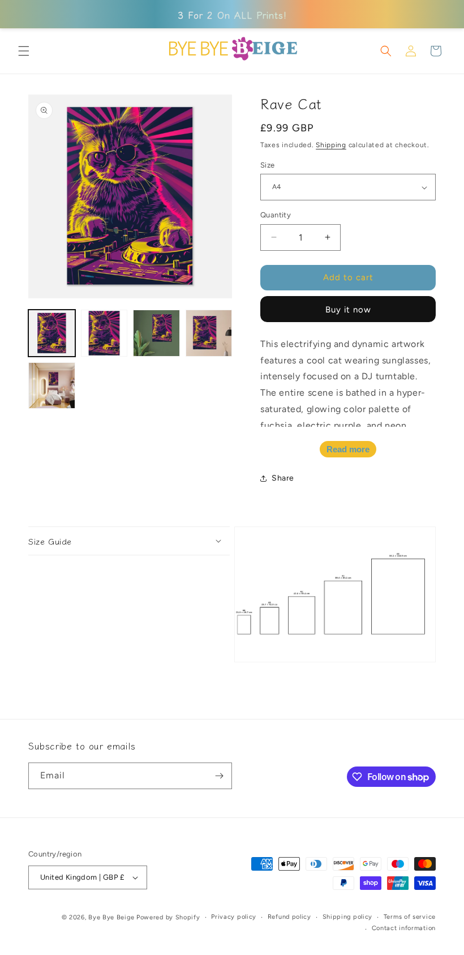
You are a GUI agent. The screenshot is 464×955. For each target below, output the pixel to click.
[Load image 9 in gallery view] (51, 385)
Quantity (275, 215)
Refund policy (289, 916)
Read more (348, 449)
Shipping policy (348, 916)
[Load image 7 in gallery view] (156, 333)
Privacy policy (233, 916)
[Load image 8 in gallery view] (209, 333)
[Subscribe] (219, 776)
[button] (23, 50)
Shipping (331, 145)
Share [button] (283, 478)
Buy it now (348, 310)
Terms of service (410, 916)
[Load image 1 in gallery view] (51, 333)
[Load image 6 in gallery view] (104, 333)
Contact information (404, 928)
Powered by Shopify (168, 917)
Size (267, 165)
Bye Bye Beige (111, 917)
